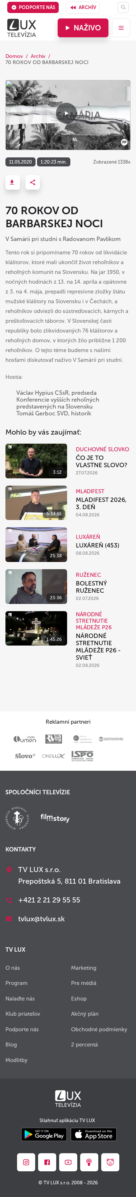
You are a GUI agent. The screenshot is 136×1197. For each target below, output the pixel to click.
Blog (11, 1044)
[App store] (93, 1135)
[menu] (121, 27)
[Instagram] (26, 1162)
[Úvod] (21, 28)
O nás (12, 968)
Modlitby (16, 1060)
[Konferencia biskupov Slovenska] (17, 819)
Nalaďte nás (20, 998)
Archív (87, 7)
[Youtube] (68, 1162)
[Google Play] (44, 1135)
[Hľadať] (123, 7)
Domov (14, 56)
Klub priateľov (22, 1014)
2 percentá (84, 1044)
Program (16, 983)
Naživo (87, 28)
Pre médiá (83, 983)
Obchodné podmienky (99, 1029)
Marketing (83, 968)
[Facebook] (47, 1162)
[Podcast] (89, 1162)
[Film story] (55, 819)
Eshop (79, 998)
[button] (12, 182)
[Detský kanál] (110, 1162)
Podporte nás (37, 7)
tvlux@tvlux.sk (41, 918)
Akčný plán (85, 1014)
